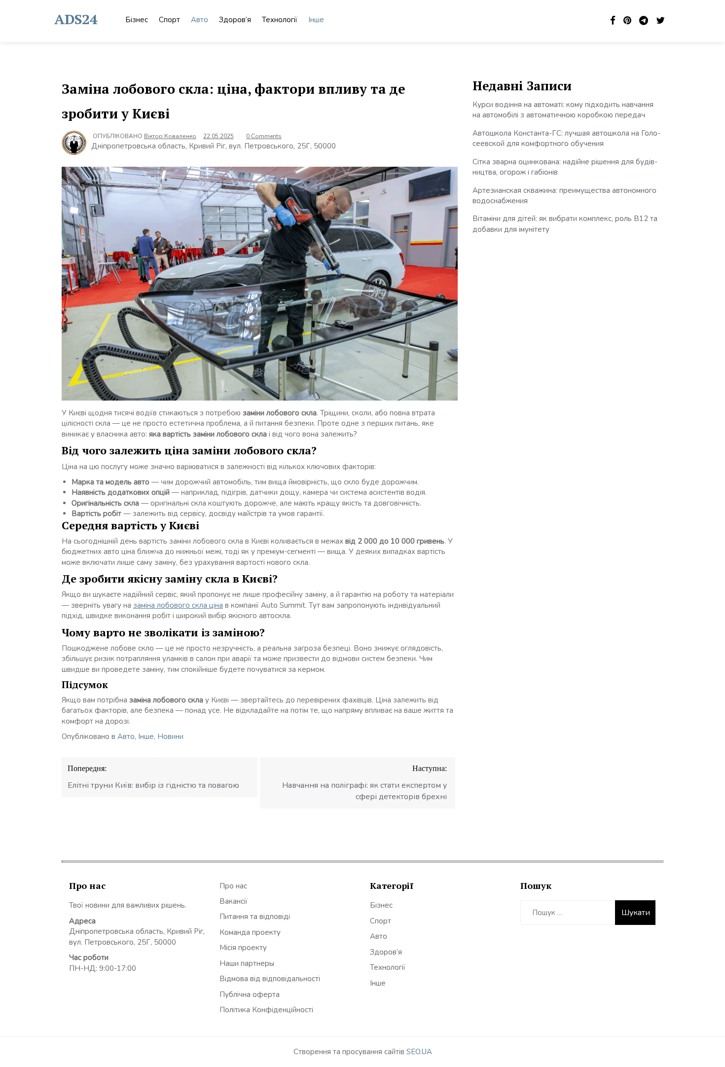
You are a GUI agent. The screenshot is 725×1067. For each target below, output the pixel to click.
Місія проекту (243, 948)
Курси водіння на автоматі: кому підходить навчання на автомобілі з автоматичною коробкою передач (562, 110)
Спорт (169, 20)
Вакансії (233, 901)
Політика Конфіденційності (266, 1010)
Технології (279, 20)
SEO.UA (419, 1052)
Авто (199, 20)
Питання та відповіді (254, 916)
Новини (170, 736)
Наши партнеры (246, 963)
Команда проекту (250, 932)
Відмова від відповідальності (269, 979)
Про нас (233, 886)
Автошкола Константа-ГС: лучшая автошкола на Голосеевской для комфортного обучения (566, 138)
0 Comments (264, 136)
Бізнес (136, 20)
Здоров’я (235, 20)
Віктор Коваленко (170, 136)
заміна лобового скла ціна (178, 605)
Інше (316, 20)
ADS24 (76, 19)
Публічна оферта (249, 994)
